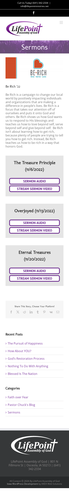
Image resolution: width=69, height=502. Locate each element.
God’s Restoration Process (26, 359)
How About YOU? (19, 351)
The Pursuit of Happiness (25, 343)
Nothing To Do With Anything (28, 366)
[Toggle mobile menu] (61, 22)
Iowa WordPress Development (22, 483)
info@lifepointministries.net (34, 6)
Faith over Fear (18, 397)
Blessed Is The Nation (22, 374)
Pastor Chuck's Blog (21, 405)
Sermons (14, 412)
